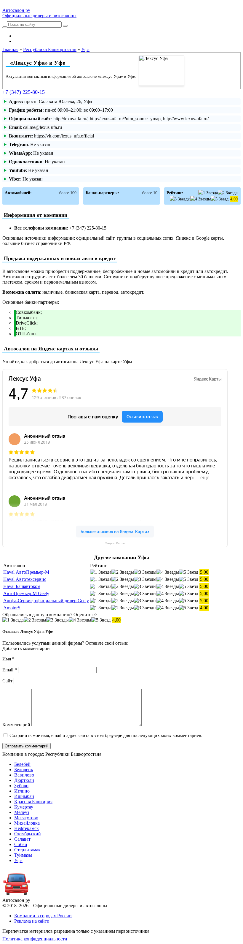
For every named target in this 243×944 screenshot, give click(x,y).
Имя (8, 658)
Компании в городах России (43, 915)
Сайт (7, 680)
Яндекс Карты (115, 543)
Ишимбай (24, 796)
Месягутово (26, 817)
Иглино (22, 790)
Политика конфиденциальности (34, 938)
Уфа (18, 860)
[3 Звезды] (180, 199)
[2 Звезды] (228, 193)
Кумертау (23, 806)
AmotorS (11, 607)
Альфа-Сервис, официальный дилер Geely (46, 600)
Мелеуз (21, 812)
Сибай (20, 844)
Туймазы (23, 855)
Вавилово (24, 774)
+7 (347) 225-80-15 (23, 92)
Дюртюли (24, 780)
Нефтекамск (26, 828)
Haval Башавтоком (21, 586)
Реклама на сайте (31, 921)
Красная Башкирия (33, 801)
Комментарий (16, 724)
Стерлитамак (27, 849)
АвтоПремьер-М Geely (26, 593)
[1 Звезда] (208, 193)
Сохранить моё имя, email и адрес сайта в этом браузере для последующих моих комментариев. (105, 735)
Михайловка (27, 823)
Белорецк (23, 769)
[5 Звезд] (219, 199)
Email (9, 669)
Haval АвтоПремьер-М (26, 572)
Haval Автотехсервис (24, 579)
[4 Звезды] (200, 199)
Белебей (22, 764)
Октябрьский (27, 833)
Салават (22, 839)
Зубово (21, 785)
